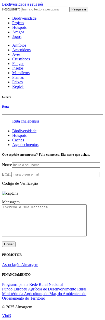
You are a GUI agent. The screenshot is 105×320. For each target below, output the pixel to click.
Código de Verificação (20, 183)
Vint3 (6, 315)
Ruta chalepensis (25, 121)
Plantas (18, 77)
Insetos (17, 68)
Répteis (18, 86)
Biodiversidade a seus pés (22, 4)
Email (6, 174)
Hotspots (19, 27)
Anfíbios (19, 45)
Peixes (17, 82)
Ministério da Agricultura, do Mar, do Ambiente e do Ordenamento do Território (44, 295)
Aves (16, 54)
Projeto (18, 23)
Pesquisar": (11, 9)
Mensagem (11, 202)
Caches (18, 140)
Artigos (18, 32)
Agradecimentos (25, 144)
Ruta (5, 107)
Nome (7, 165)
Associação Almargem (20, 264)
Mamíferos (21, 73)
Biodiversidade (24, 18)
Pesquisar (78, 9)
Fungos (18, 63)
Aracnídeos (21, 50)
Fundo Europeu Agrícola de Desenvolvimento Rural (44, 289)
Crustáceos (21, 59)
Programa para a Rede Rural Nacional (32, 284)
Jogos (16, 36)
